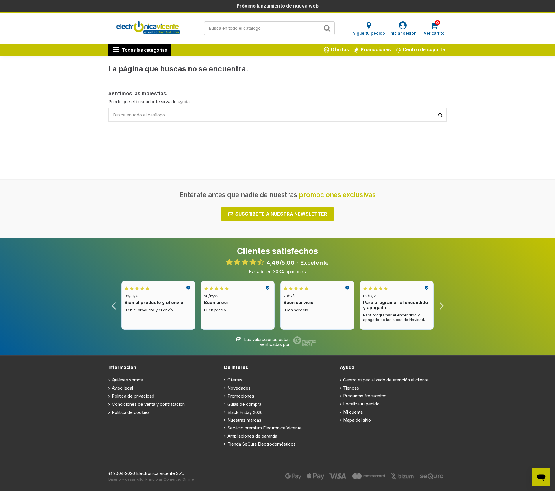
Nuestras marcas (244, 420)
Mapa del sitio (357, 420)
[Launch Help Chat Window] (541, 477)
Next (441, 305)
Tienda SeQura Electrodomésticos (261, 444)
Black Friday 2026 (245, 412)
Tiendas (351, 388)
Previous (113, 305)
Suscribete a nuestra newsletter (281, 214)
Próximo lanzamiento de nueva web (278, 6)
